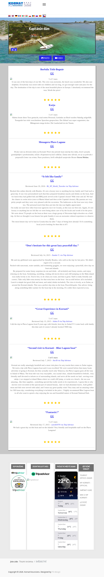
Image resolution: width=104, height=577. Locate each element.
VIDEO (60, 58)
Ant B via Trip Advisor (62, 360)
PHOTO (46, 58)
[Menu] (44, 4)
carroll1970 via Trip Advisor (62, 425)
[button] (61, 492)
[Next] (15, 49)
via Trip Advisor (62, 321)
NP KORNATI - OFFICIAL (85, 484)
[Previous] (12, 49)
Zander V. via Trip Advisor (62, 255)
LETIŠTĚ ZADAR (83, 503)
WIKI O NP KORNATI (84, 496)
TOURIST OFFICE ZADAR (86, 476)
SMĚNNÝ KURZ (86, 490)
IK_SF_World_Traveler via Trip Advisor (63, 186)
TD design (56, 572)
